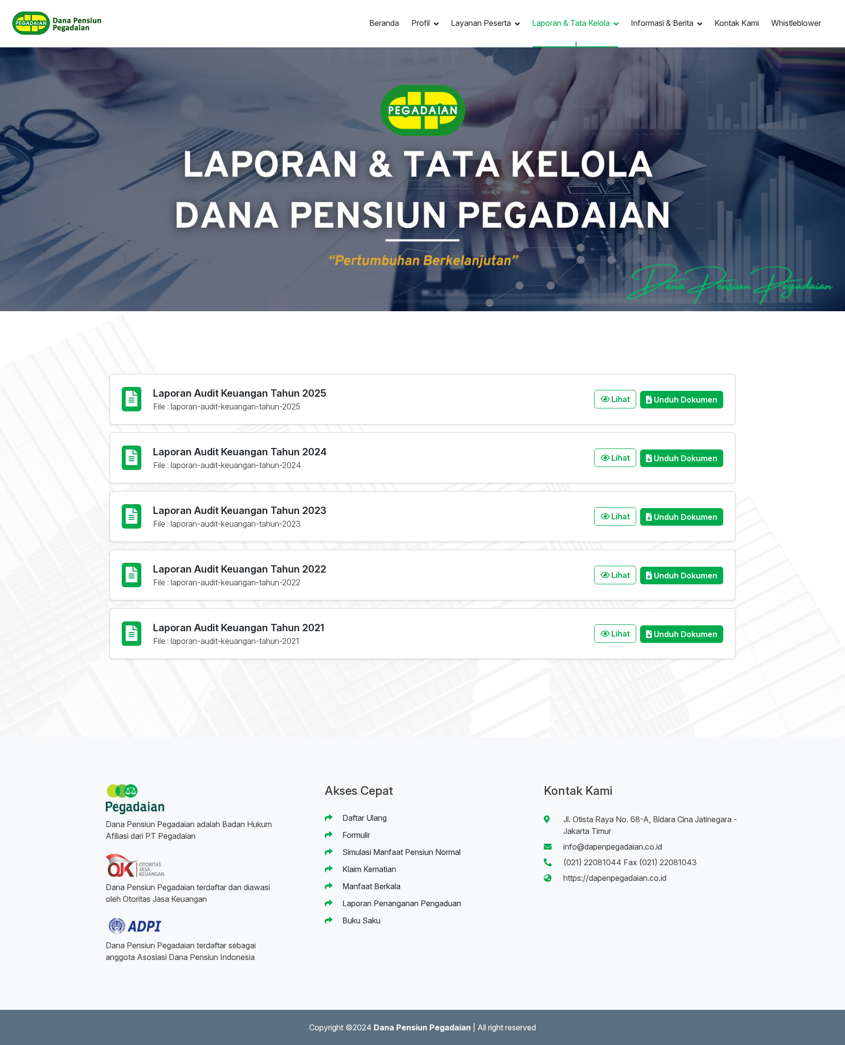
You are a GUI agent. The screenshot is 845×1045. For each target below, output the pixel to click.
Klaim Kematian (368, 869)
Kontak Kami (736, 23)
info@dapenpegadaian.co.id (612, 847)
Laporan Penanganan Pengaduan (400, 903)
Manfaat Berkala (370, 886)
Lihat (619, 399)
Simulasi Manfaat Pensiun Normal (400, 852)
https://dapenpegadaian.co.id (615, 878)
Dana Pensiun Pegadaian (422, 1027)
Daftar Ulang (363, 818)
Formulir (355, 835)
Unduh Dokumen (684, 400)
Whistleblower (796, 23)
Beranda (384, 23)
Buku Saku (360, 920)
